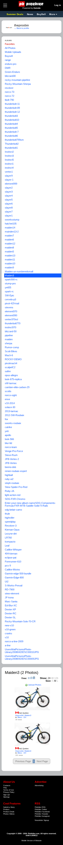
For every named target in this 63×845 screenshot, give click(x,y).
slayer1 (9, 215)
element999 (11, 183)
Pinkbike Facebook (42, 812)
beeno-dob (10, 467)
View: (24, 678)
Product (6, 809)
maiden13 (10, 255)
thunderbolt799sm (14, 139)
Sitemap (6, 797)
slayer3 (9, 191)
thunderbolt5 (11, 127)
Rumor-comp (12, 347)
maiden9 (9, 267)
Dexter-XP (10, 609)
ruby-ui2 (9, 479)
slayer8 (9, 207)
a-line (7, 645)
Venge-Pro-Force (14, 451)
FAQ (5, 788)
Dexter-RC (10, 613)
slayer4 (9, 195)
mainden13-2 (12, 231)
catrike (8, 427)
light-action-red (12, 495)
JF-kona (9, 597)
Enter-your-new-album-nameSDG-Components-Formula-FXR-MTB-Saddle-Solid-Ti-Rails (30, 504)
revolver (9, 88)
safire (8, 371)
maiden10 (10, 263)
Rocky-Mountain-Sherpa (18, 84)
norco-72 (9, 96)
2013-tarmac (11, 411)
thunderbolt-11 (12, 103)
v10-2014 (10, 403)
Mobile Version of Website (31, 840)
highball (9, 475)
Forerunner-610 (13, 561)
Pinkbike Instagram (42, 816)
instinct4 (9, 167)
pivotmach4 (11, 363)
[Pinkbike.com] (31, 4)
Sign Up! (6, 795)
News (30, 14)
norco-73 (9, 92)
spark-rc (9, 291)
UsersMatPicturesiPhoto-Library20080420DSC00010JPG (22, 650)
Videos (12, 814)
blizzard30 (10, 76)
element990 (11, 315)
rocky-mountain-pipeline (17, 80)
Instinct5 (9, 159)
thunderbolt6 (11, 135)
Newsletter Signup (42, 820)
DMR (7, 68)
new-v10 (9, 625)
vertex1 (9, 171)
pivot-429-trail (12, 303)
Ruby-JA (9, 491)
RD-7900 (9, 589)
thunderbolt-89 (12, 107)
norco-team (11, 447)
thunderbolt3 (11, 115)
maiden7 (9, 235)
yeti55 (8, 287)
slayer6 (9, 203)
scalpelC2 (10, 367)
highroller (9, 517)
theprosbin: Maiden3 (23, 715)
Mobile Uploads (13, 52)
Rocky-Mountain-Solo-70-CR (20, 621)
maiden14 (10, 227)
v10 (7, 637)
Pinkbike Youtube (41, 814)
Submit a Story (9, 807)
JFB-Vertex (11, 463)
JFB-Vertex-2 (12, 459)
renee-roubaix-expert (16, 471)
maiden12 (10, 243)
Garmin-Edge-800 (14, 577)
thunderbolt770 (12, 323)
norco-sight (11, 395)
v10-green (10, 629)
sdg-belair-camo (13, 509)
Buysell (9, 56)
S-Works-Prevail (13, 585)
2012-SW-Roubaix (14, 415)
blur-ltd (8, 443)
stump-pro (10, 283)
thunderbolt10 (12, 119)
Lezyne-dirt (11, 533)
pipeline (9, 335)
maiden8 (9, 247)
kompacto (10, 541)
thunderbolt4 (11, 123)
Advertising (39, 785)
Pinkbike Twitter (41, 809)
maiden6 (9, 239)
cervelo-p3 (10, 299)
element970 (11, 311)
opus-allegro (11, 375)
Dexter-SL (10, 617)
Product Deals (8, 812)
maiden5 (9, 251)
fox (6, 419)
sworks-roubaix (13, 423)
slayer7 (9, 211)
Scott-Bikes (11, 351)
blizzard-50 (10, 331)
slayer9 (9, 175)
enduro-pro (10, 64)
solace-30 (10, 407)
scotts (8, 391)
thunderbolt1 (11, 147)
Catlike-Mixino (12, 569)
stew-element (12, 593)
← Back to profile (21, 28)
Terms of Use (8, 790)
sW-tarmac (11, 383)
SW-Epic (9, 295)
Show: (43, 678)
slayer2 (9, 187)
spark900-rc (11, 279)
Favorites (10, 44)
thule (7, 513)
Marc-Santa (11, 601)
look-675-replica (13, 379)
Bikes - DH (22, 717)
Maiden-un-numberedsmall (19, 271)
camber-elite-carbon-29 (17, 387)
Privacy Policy (8, 792)
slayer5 (9, 199)
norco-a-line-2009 (14, 641)
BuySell (41, 14)
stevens (9, 307)
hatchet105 (10, 223)
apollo (8, 435)
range (8, 60)
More (52, 14)
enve (7, 399)
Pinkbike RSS (40, 807)
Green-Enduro (12, 72)
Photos (6, 814)
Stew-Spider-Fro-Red (16, 487)
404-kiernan (11, 553)
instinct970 (10, 327)
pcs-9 (8, 565)
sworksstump (12, 219)
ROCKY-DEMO (13, 359)
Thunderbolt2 (12, 143)
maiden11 (10, 259)
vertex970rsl (11, 319)
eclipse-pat (10, 557)
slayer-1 (9, 179)
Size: (48, 680)
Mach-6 (9, 355)
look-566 (9, 439)
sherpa (8, 343)
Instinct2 (9, 151)
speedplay (10, 521)
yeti (7, 431)
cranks (8, 633)
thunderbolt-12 (12, 111)
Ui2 (6, 581)
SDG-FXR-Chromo (15, 499)
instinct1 (9, 163)
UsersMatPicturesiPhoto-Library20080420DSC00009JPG (22, 657)
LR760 (8, 537)
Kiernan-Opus (12, 529)
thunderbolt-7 (12, 131)
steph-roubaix (12, 483)
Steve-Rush (11, 455)
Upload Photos (34, 685)
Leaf (7, 545)
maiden (9, 339)
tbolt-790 (9, 100)
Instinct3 (9, 155)
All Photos (10, 48)
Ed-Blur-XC (11, 605)
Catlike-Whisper (13, 549)
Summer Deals (15, 14)
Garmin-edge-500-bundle (18, 573)
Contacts (6, 785)
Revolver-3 (10, 525)
